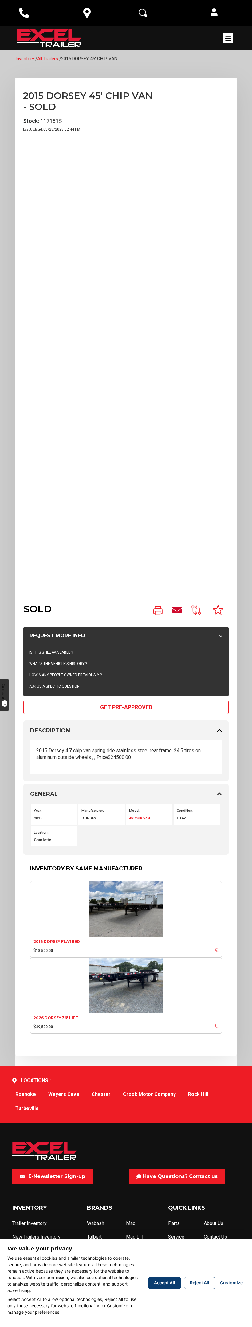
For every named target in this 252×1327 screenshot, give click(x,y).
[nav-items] (24, 13)
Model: (134, 811)
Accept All (164, 1282)
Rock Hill (198, 1094)
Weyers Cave (63, 1094)
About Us (213, 1223)
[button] (214, 13)
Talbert (94, 1237)
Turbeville (27, 1108)
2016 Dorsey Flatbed (56, 941)
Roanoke (25, 1094)
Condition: (185, 811)
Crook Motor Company (149, 1094)
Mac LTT (135, 1237)
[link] (158, 611)
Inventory (24, 58)
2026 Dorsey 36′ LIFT (55, 1017)
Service (176, 1237)
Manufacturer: (92, 811)
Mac (130, 1223)
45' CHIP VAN (139, 818)
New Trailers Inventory (36, 1237)
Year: (38, 811)
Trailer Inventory (29, 1223)
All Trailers (47, 58)
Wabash (95, 1223)
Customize (231, 1282)
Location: (41, 832)
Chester (101, 1094)
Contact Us (215, 1237)
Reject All (199, 1282)
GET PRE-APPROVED (126, 707)
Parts (174, 1223)
